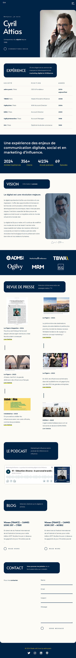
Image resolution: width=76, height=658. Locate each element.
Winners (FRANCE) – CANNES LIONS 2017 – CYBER (16, 523)
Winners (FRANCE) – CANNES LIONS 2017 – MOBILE (57, 523)
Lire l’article (8, 339)
